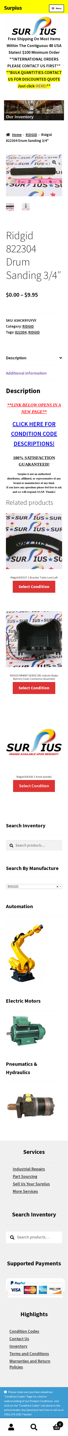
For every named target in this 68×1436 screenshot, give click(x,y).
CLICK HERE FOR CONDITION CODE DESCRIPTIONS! (34, 433)
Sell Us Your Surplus (31, 1183)
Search (34, 1427)
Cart (53, 1422)
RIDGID (31, 134)
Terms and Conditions (29, 1353)
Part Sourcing (25, 1176)
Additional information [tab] (26, 373)
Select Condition (34, 586)
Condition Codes (24, 1331)
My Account (11, 1427)
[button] (54, 162)
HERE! (41, 86)
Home (17, 134)
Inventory (18, 1346)
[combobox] (34, 886)
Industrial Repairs (29, 1169)
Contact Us (19, 1338)
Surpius (13, 7)
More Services (25, 1191)
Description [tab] (16, 358)
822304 (21, 332)
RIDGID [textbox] (32, 886)
